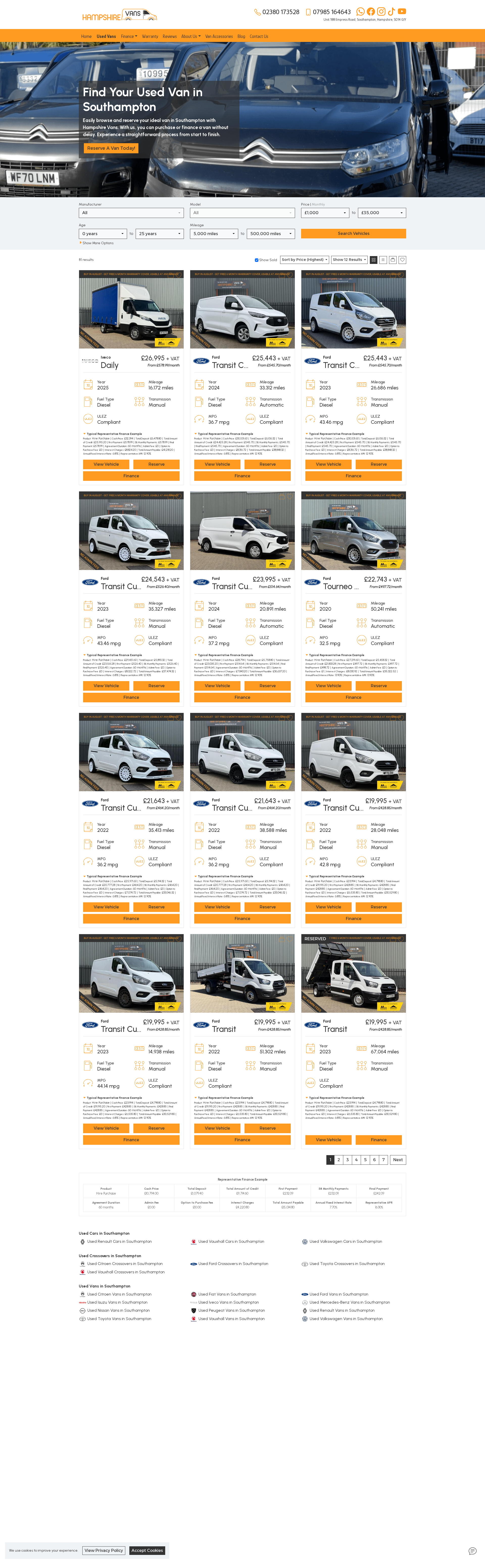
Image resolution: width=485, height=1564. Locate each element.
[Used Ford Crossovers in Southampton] (194, 1263)
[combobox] (131, 213)
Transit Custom (239, 365)
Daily (110, 365)
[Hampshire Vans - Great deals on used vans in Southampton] (120, 14)
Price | (313, 204)
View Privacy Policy (104, 1550)
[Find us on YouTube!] (401, 12)
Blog (241, 36)
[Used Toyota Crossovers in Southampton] (305, 1263)
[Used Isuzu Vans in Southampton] (82, 1302)
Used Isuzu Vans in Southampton (117, 1302)
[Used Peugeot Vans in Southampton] (194, 1310)
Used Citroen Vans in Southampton (119, 1294)
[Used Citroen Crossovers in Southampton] (82, 1263)
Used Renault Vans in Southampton (342, 1310)
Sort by (303, 259)
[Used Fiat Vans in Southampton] (194, 1294)
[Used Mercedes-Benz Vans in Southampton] (305, 1302)
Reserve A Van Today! (111, 148)
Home (86, 36)
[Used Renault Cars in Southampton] (82, 1241)
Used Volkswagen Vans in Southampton (346, 1318)
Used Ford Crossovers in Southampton (233, 1263)
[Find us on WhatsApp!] (359, 12)
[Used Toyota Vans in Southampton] (82, 1318)
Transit (224, 1029)
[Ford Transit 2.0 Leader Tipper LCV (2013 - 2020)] (353, 973)
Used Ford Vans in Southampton (339, 1294)
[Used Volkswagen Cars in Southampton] (305, 1241)
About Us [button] (189, 36)
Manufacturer (90, 204)
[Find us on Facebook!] (370, 12)
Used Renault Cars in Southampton (119, 1241)
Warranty (150, 36)
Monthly (318, 204)
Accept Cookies (147, 1550)
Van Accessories (219, 36)
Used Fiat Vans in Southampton (227, 1294)
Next (398, 1159)
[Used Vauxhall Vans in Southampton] (194, 1318)
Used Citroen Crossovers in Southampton (125, 1263)
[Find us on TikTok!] (390, 12)
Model (195, 204)
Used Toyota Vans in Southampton (119, 1318)
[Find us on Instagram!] (380, 12)
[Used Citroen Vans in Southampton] (82, 1294)
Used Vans (106, 36)
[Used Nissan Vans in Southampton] (82, 1310)
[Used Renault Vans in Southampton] (305, 1310)
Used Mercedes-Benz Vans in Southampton (350, 1302)
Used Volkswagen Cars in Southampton (346, 1241)
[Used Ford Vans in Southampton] (305, 1294)
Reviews (170, 36)
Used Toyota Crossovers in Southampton (347, 1263)
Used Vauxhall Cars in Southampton (231, 1241)
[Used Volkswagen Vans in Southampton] (305, 1318)
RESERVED (315, 938)
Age (82, 225)
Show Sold (267, 260)
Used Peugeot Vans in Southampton (232, 1310)
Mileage (197, 225)
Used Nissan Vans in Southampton (118, 1310)
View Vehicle (106, 464)
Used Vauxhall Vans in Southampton (232, 1318)
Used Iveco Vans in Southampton (229, 1302)
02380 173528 (280, 12)
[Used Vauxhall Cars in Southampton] (194, 1241)
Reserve (157, 464)
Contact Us (259, 36)
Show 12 (347, 259)
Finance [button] (127, 36)
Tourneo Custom (352, 586)
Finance (131, 476)
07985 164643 (332, 12)
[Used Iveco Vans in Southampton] (194, 1302)
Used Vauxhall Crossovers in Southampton (126, 1272)
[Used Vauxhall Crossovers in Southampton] (82, 1272)
